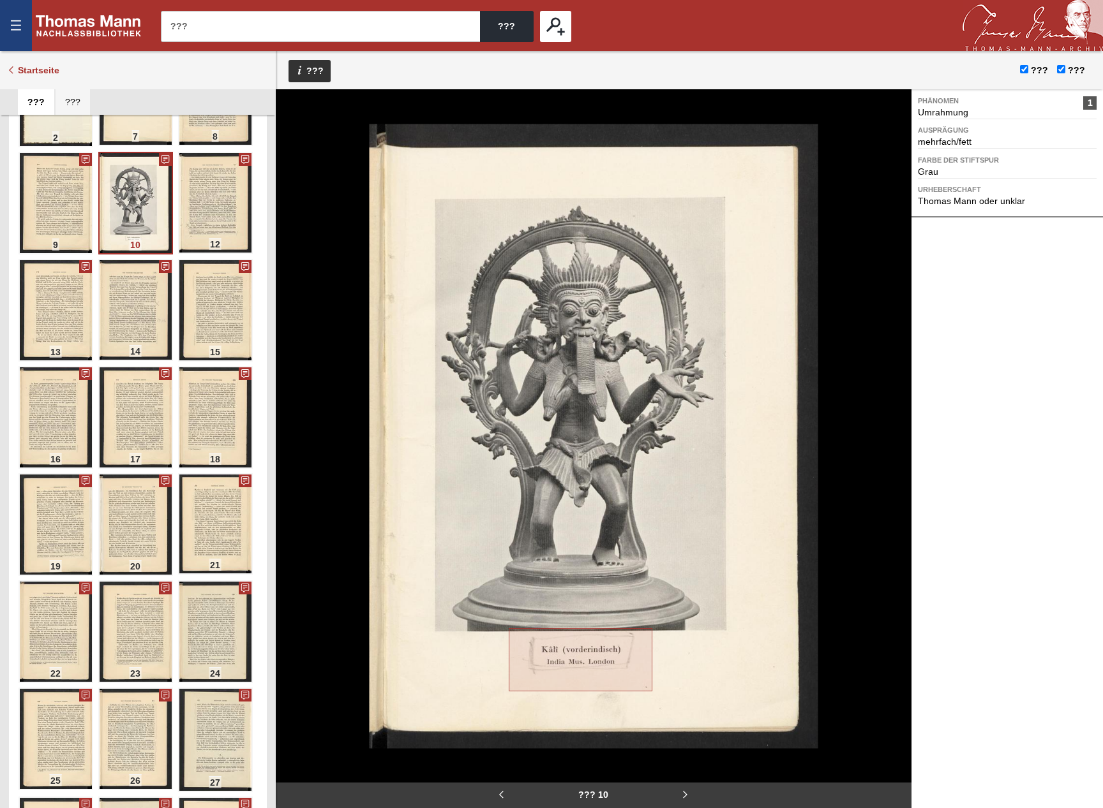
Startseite (38, 70)
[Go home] (294, 147)
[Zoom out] (294, 108)
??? (88, 25)
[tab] (36, 102)
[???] (555, 26)
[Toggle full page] (294, 223)
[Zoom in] (294, 185)
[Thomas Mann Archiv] (1033, 25)
